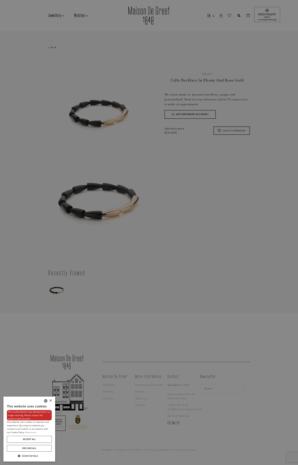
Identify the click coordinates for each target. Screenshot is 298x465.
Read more (30, 432)
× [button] (50, 400)
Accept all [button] (29, 439)
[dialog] (29, 429)
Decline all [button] (29, 448)
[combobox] (45, 401)
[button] (29, 456)
